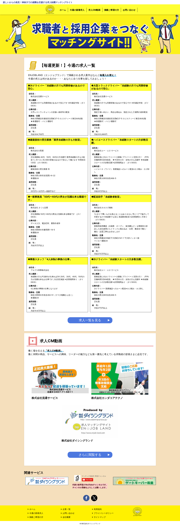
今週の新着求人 (77, 10)
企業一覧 (66, 509)
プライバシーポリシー (104, 513)
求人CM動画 (94, 10)
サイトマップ (100, 517)
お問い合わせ (129, 10)
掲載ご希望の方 (111, 10)
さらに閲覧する (90, 455)
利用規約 (98, 509)
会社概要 (66, 517)
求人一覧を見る (90, 320)
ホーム (63, 10)
